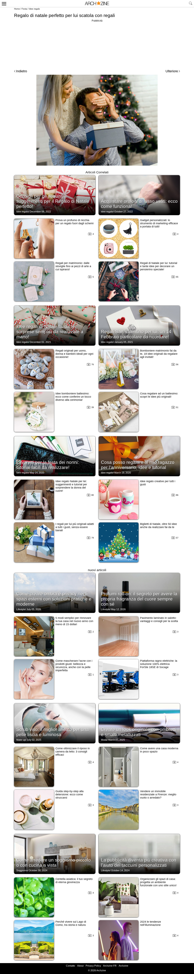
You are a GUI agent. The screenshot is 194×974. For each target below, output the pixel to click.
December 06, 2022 (40, 211)
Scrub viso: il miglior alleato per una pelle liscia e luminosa (52, 732)
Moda (104, 740)
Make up (21, 740)
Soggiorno (22, 870)
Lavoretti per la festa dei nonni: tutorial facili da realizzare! (47, 465)
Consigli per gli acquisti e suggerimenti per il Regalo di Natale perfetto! (52, 201)
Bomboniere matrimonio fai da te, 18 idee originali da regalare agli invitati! (158, 354)
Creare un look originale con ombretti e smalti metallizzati (138, 732)
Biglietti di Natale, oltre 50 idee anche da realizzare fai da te (158, 525)
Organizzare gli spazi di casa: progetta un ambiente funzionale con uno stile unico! (158, 882)
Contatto (70, 965)
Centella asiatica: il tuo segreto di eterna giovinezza (74, 880)
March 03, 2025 (116, 740)
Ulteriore (172, 71)
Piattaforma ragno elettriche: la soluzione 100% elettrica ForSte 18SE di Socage (158, 664)
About (80, 965)
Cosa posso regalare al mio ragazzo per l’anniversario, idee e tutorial (137, 465)
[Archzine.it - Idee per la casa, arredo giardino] (97, 3)
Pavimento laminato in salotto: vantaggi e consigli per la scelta (159, 619)
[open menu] (3, 3)
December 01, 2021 (40, 342)
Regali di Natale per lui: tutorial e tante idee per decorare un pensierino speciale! (158, 266)
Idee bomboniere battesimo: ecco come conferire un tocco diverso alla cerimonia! (73, 396)
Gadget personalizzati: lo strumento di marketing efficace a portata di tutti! (159, 223)
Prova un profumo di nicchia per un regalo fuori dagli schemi (74, 222)
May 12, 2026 (118, 609)
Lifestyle (20, 609)
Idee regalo (34, 9)
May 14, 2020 (37, 472)
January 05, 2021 (123, 342)
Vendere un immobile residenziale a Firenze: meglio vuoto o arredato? (158, 794)
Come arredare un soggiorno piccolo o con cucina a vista (53, 862)
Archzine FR (110, 965)
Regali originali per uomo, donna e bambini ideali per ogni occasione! (74, 354)
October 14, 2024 (120, 870)
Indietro (21, 71)
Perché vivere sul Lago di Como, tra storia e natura (70, 923)
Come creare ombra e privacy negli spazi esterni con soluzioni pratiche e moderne (53, 599)
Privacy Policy (93, 965)
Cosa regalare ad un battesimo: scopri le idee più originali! (159, 395)
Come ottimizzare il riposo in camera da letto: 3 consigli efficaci (72, 751)
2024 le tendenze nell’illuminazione (150, 923)
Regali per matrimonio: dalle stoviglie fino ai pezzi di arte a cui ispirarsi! (73, 266)
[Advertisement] (97, 44)
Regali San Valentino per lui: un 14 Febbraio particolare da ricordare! (136, 334)
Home (17, 9)
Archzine (123, 965)
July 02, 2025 (34, 740)
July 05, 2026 (34, 609)
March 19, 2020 (122, 472)
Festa (24, 9)
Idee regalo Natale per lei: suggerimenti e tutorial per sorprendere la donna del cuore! (71, 486)
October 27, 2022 (123, 211)
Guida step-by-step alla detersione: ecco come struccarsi (69, 794)
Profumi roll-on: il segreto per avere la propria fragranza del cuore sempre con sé (139, 599)
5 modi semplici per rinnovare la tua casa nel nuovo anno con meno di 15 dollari (74, 621)
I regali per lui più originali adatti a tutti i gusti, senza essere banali (74, 527)
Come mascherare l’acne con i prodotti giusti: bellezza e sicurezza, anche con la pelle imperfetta (73, 665)
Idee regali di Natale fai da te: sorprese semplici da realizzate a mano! (49, 331)
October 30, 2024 (38, 870)
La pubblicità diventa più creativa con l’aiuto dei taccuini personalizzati (138, 862)
